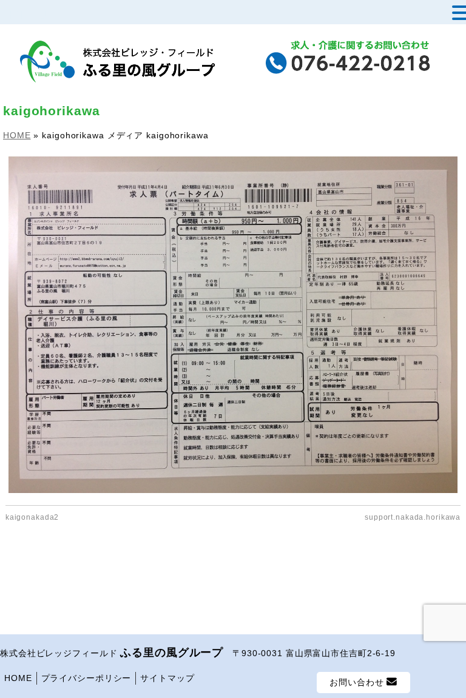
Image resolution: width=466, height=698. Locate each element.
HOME (18, 678)
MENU (28, 15)
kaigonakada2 (32, 517)
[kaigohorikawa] (233, 324)
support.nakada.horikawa (413, 517)
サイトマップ (167, 678)
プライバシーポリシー (86, 678)
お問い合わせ (358, 682)
